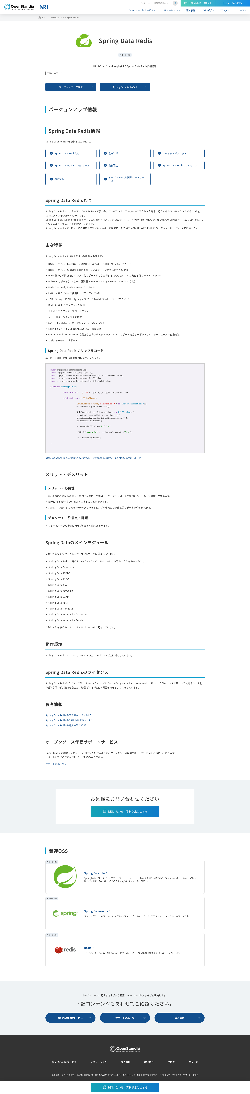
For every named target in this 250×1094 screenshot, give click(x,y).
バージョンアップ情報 (71, 87)
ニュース (240, 10)
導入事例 (190, 10)
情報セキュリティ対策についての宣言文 (139, 1075)
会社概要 (192, 1075)
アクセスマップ (178, 1075)
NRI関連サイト (161, 3)
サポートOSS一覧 (55, 764)
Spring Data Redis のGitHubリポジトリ (67, 720)
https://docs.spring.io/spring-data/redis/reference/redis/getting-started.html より (92, 458)
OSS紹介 (208, 10)
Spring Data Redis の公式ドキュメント (66, 715)
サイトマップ (164, 1075)
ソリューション (169, 10)
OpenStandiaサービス (141, 10)
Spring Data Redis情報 (125, 87)
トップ (45, 17)
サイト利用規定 (67, 1075)
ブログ (223, 10)
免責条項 (55, 1075)
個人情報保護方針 (83, 1075)
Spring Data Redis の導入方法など (64, 725)
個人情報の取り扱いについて (106, 1075)
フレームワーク (55, 73)
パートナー (144, 3)
